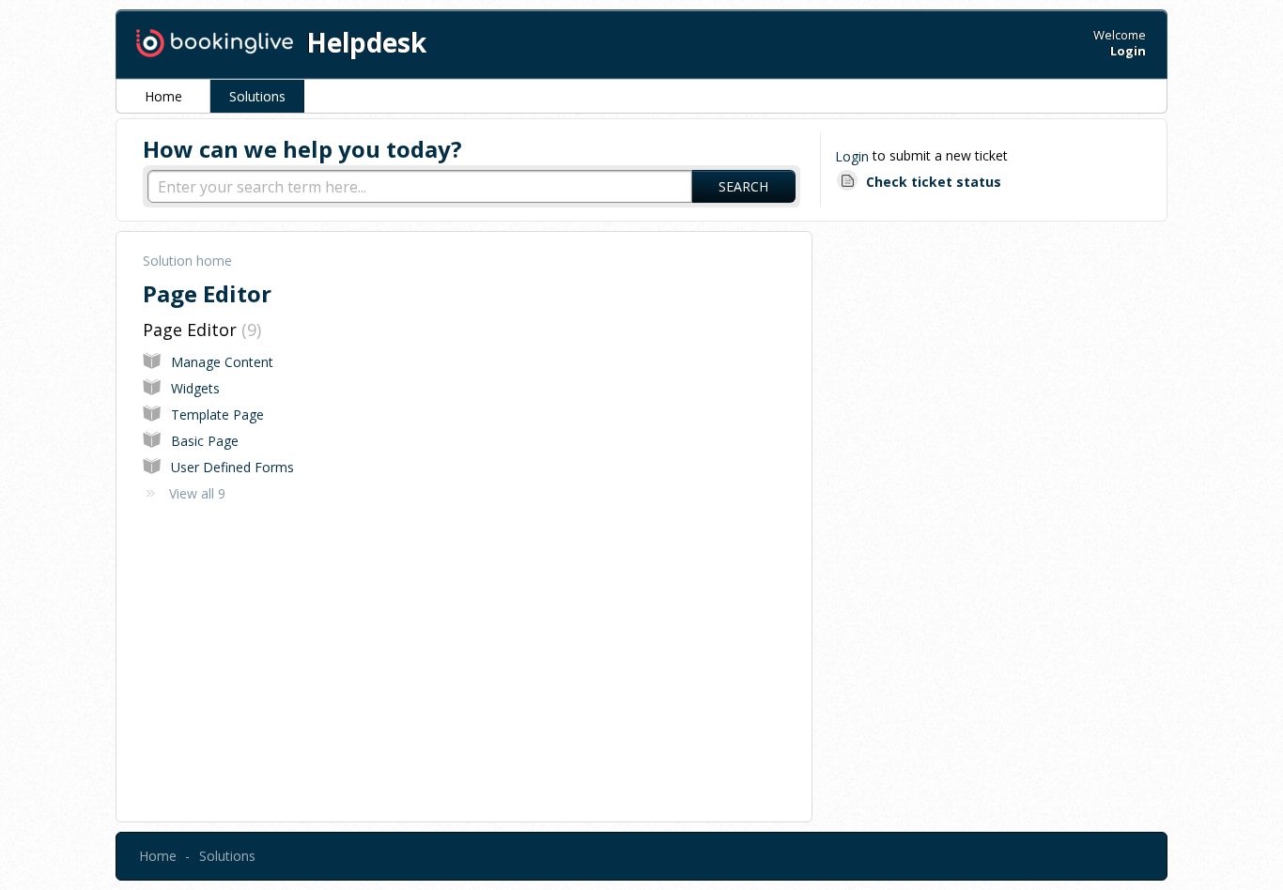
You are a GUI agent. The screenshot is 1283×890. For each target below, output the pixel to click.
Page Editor (199, 329)
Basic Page (205, 441)
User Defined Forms (232, 467)
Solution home (187, 260)
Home (163, 96)
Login (852, 156)
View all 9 (197, 493)
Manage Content (222, 362)
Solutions (257, 96)
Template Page (217, 414)
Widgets (195, 388)
